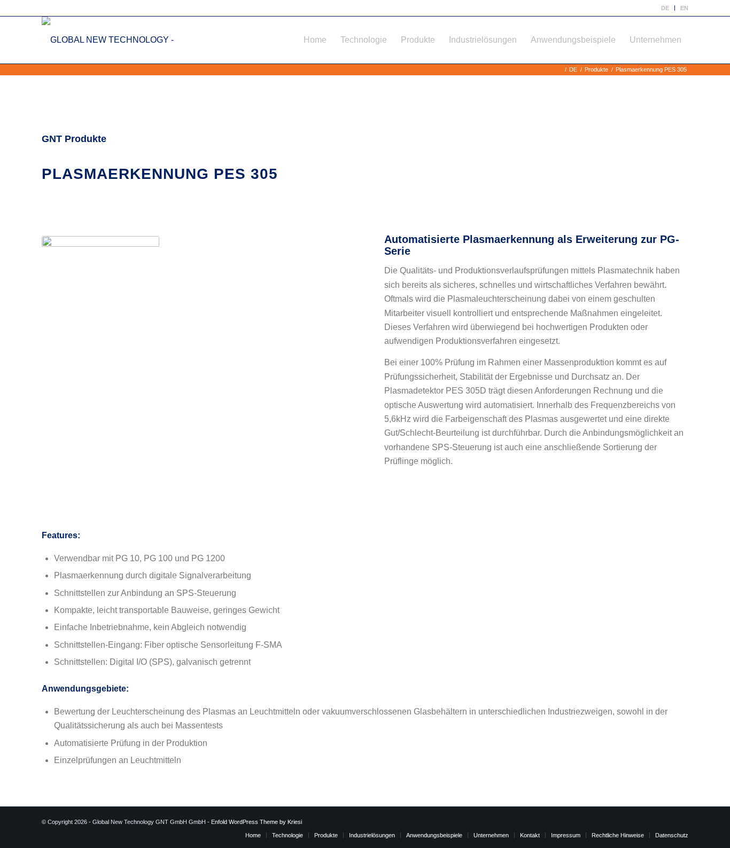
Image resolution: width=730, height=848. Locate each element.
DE (665, 8)
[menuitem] (665, 8)
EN (684, 8)
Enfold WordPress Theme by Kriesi (256, 822)
